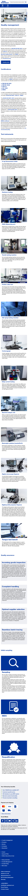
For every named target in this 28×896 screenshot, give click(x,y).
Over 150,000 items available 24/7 (11, 790)
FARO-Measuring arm (8, 224)
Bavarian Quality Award (6, 54)
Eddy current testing (8, 381)
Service (4, 844)
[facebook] (2, 820)
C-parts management (7, 840)
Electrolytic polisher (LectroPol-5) (12, 443)
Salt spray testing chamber (10, 317)
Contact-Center (5, 889)
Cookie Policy (5, 863)
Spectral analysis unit (8, 412)
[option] (14, 15)
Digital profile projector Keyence (12, 505)
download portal (7, 58)
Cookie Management (7, 861)
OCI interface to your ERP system (11, 794)
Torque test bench (10, 539)
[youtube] (10, 820)
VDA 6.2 (5, 51)
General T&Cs (5, 853)
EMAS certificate (5, 121)
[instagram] (6, 820)
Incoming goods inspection (14, 562)
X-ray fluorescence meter (10, 161)
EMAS (16, 54)
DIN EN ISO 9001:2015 (17, 48)
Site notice (4, 865)
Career (3, 852)
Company (4, 846)
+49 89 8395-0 (4, 883)
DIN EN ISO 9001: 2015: (8, 98)
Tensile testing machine (9, 255)
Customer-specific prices (9, 792)
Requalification (8, 757)
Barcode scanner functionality (10, 795)
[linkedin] (16, 820)
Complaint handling (10, 586)
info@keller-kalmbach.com (7, 885)
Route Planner (4, 887)
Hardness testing (7, 192)
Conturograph (6, 351)
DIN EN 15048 (6, 85)
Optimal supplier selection (13, 609)
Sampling (6, 672)
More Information (6, 813)
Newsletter (4, 848)
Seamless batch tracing (12, 629)
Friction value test (7, 284)
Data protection (6, 859)
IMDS (4, 716)
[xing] (13, 820)
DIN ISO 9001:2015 (12, 109)
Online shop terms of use (8, 855)
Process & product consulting (10, 797)
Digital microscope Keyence (10, 474)
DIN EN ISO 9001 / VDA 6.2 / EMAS (14, 95)
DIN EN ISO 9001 (7, 83)
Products (4, 842)
